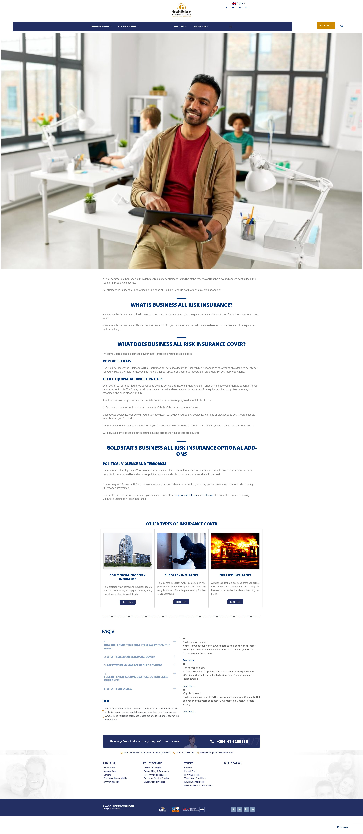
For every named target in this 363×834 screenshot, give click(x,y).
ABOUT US (178, 26)
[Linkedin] (240, 7)
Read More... (189, 660)
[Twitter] (233, 7)
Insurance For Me (99, 26)
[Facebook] (226, 7)
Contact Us (199, 26)
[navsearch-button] (342, 26)
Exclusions (208, 495)
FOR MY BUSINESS (127, 26)
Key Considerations (186, 495)
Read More (127, 602)
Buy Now (342, 827)
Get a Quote (326, 25)
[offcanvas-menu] (231, 26)
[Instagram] (246, 7)
